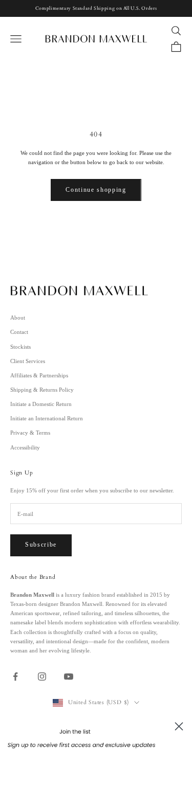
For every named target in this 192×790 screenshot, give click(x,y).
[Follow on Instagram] (42, 676)
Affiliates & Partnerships (39, 375)
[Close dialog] (179, 726)
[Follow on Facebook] (15, 676)
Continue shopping (96, 189)
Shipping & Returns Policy (42, 390)
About (17, 317)
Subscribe (41, 544)
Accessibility (25, 447)
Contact (19, 332)
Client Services (27, 361)
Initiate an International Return (46, 418)
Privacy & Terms (30, 433)
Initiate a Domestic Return (41, 404)
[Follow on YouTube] (68, 676)
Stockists (20, 347)
